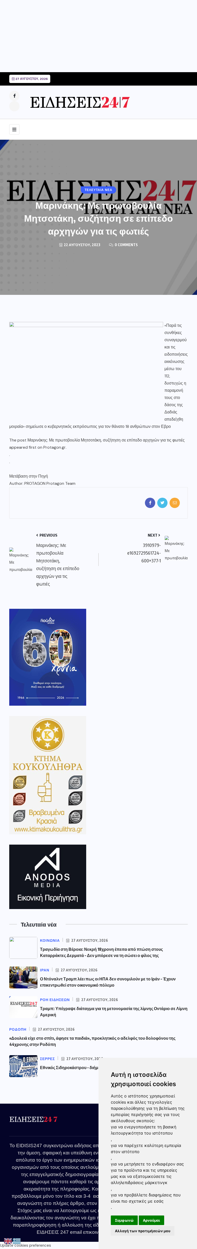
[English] (8, 1241)
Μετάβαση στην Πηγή (28, 476)
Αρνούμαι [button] (151, 1220)
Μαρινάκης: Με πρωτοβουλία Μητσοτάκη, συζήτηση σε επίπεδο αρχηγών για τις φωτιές (106, 440)
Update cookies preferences (25, 1245)
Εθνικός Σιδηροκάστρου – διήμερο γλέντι (79, 1067)
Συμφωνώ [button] (124, 1220)
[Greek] (17, 1241)
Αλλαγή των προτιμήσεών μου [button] (142, 1231)
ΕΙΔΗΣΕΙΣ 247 (53, 1232)
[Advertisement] (98, 36)
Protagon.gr (54, 447)
